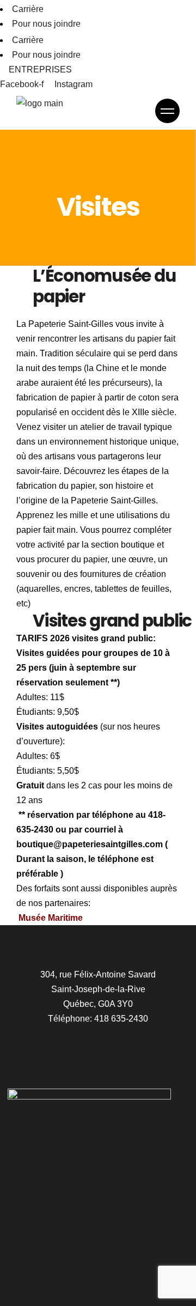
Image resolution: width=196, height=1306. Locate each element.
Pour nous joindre (46, 23)
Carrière (28, 9)
